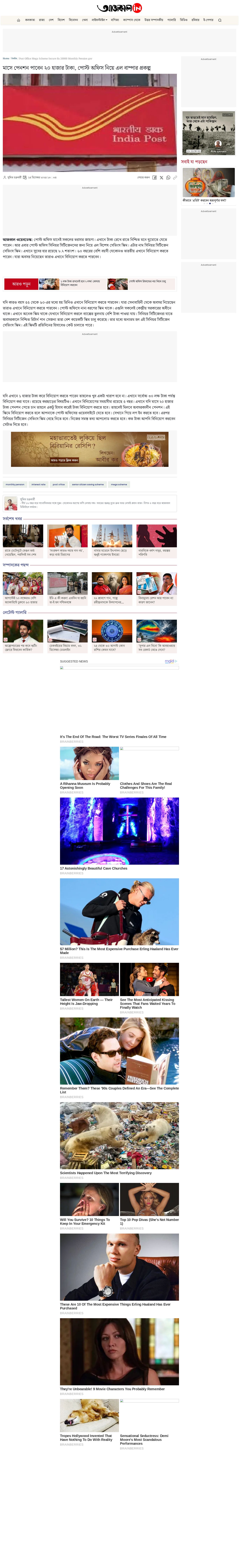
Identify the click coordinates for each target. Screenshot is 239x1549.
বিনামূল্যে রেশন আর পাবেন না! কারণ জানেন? (156, 600)
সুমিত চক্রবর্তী (14, 178)
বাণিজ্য (115, 20)
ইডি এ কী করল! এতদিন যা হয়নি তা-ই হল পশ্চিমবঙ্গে (68, 600)
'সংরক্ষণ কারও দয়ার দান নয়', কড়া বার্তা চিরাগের (67, 552)
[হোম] (19, 20)
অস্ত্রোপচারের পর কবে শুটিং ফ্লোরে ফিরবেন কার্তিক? (21, 647)
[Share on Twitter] (161, 178)
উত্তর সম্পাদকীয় (154, 20)
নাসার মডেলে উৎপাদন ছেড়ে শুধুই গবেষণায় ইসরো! (110, 552)
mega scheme (119, 484)
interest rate (38, 484)
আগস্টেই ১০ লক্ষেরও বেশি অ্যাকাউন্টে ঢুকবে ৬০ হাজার (21, 600)
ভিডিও (183, 20)
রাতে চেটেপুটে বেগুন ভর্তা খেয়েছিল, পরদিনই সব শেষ (20, 552)
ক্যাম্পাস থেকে (131, 20)
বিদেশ (61, 20)
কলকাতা (30, 20)
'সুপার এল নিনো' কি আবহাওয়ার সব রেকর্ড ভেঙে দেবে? (157, 647)
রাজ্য (42, 20)
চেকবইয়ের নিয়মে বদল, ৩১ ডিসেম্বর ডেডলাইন (66, 647)
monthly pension (15, 484)
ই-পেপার (208, 20)
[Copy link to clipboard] (175, 178)
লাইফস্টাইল (98, 20)
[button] (106, 20)
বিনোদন (73, 20)
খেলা (85, 20)
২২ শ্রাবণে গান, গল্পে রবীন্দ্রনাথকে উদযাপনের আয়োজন (107, 602)
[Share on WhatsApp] (168, 178)
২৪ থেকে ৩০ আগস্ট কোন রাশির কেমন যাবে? (109, 647)
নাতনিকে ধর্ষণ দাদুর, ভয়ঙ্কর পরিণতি (154, 552)
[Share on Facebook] (154, 178)
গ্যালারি (171, 20)
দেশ (51, 20)
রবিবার (195, 20)
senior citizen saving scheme (88, 484)
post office (59, 484)
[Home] (119, 8)
